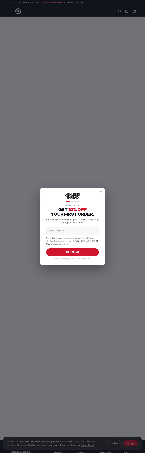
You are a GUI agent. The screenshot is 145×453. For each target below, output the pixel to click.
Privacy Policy (78, 241)
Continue (72, 252)
